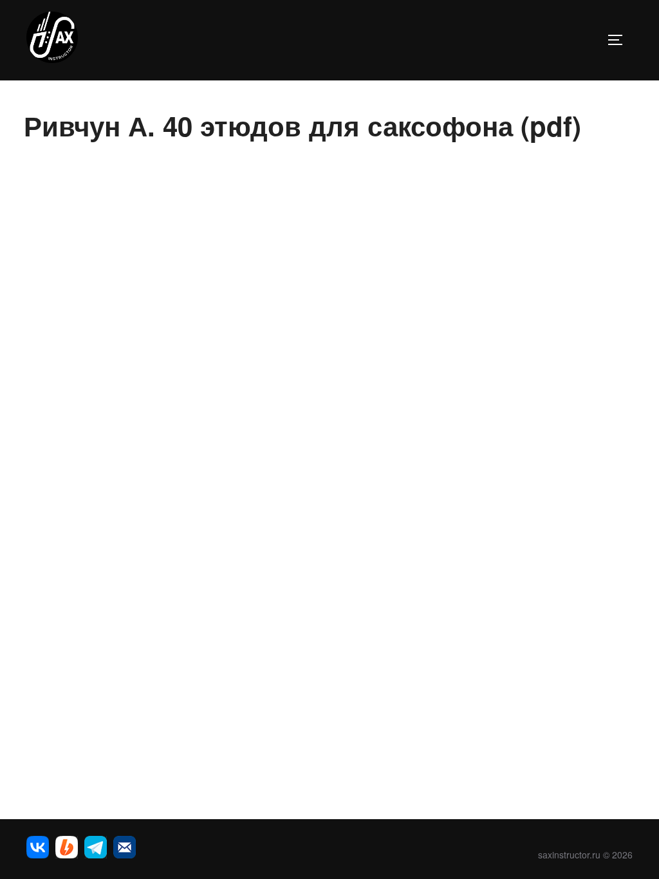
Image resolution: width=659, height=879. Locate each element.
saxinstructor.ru (569, 854)
